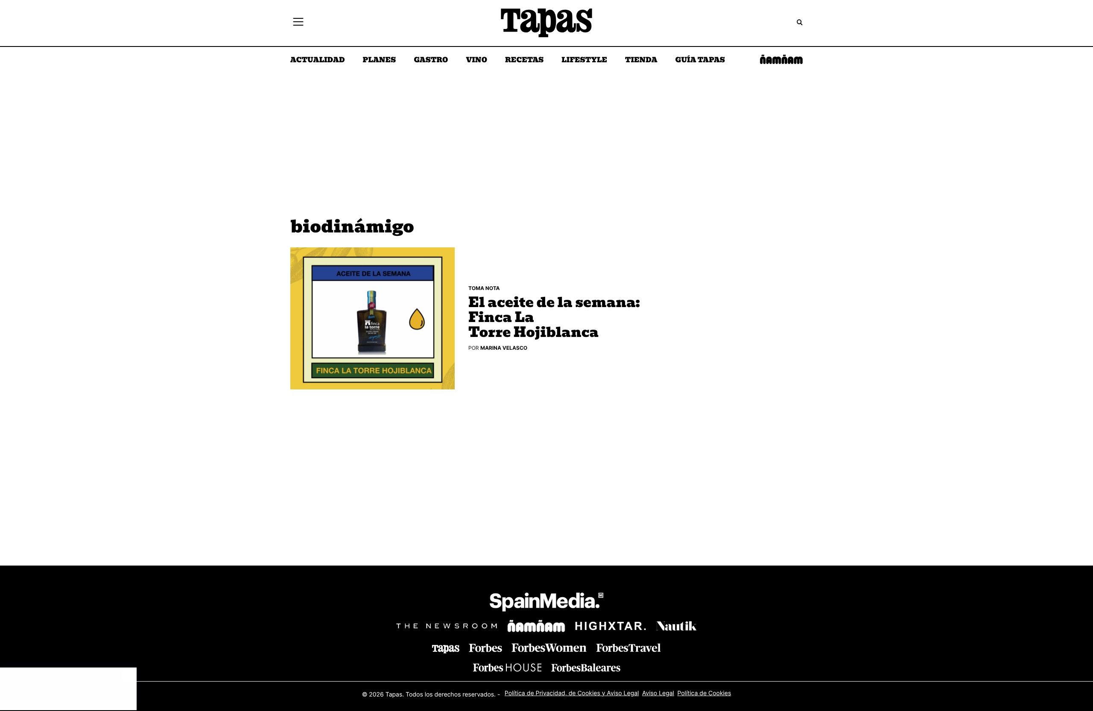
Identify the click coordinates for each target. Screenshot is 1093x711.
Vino (476, 60)
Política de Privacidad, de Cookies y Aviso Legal (572, 693)
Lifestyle (584, 60)
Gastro (431, 60)
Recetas (524, 60)
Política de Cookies (704, 693)
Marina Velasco (503, 348)
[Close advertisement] (128, 676)
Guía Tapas (700, 60)
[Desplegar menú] (298, 23)
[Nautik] (676, 626)
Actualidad (317, 60)
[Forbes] (485, 648)
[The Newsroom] (446, 626)
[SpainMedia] (546, 603)
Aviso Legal (658, 693)
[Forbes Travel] (549, 647)
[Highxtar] (610, 626)
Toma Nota (484, 288)
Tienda (641, 60)
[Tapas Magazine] (446, 649)
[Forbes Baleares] (586, 667)
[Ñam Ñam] (536, 626)
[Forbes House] (507, 667)
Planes (379, 60)
